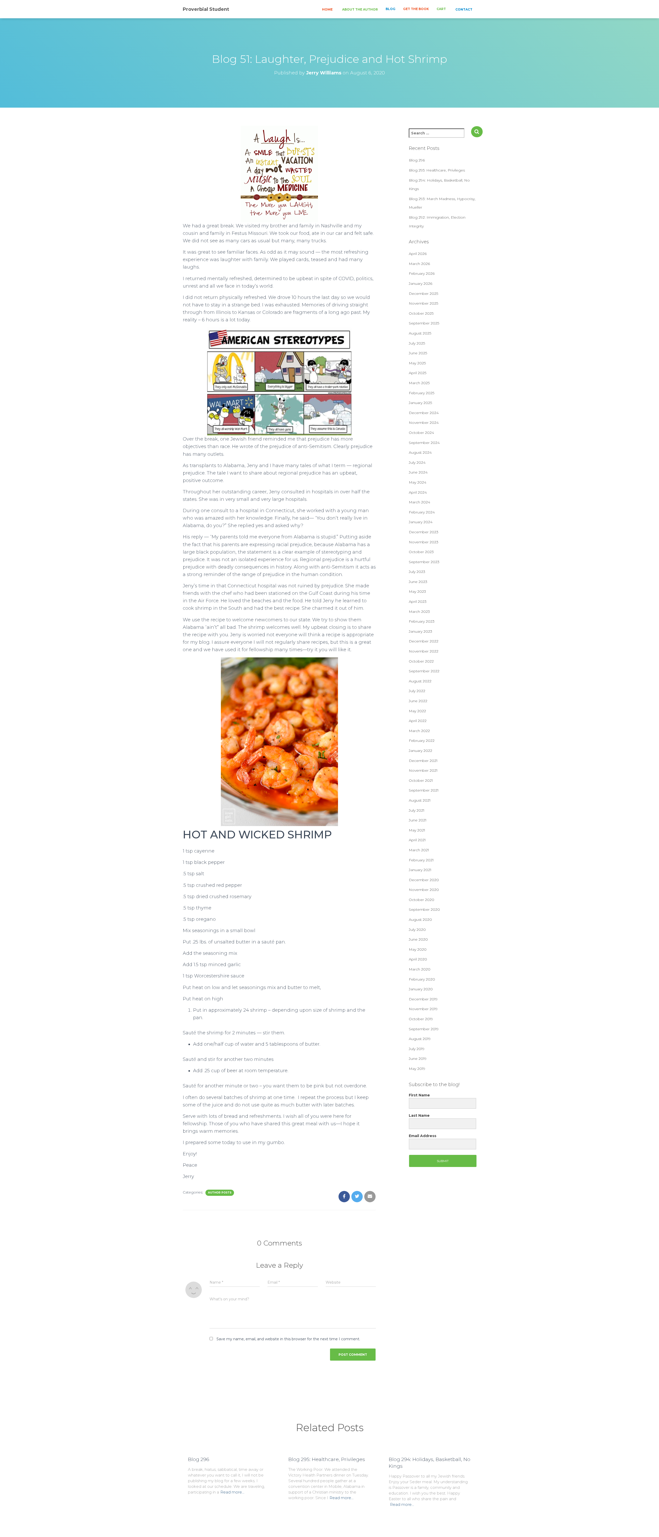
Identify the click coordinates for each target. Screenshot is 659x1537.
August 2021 (420, 800)
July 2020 (417, 929)
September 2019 (424, 1029)
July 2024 (417, 462)
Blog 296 (417, 160)
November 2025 (423, 303)
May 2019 (417, 1068)
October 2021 (421, 780)
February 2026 (422, 273)
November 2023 (423, 542)
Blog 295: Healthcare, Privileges (437, 170)
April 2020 (418, 959)
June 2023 (418, 581)
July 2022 (417, 691)
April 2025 (417, 373)
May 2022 (417, 711)
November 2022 (423, 651)
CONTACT (463, 9)
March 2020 (419, 969)
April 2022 (418, 720)
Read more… (232, 1492)
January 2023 (420, 631)
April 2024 (418, 492)
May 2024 (417, 482)
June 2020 (418, 939)
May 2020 (418, 949)
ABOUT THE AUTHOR (359, 9)
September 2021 (424, 790)
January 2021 (420, 870)
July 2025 (417, 343)
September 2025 (424, 323)
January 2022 (420, 750)
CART (441, 9)
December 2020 (424, 880)
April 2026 (418, 253)
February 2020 (422, 979)
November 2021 (423, 770)
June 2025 (418, 353)
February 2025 (421, 393)
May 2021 (417, 830)
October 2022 (421, 661)
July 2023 (417, 571)
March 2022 (419, 730)
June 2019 (418, 1058)
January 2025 (420, 402)
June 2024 (418, 472)
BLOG (390, 9)
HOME (327, 9)
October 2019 (421, 1019)
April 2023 (418, 601)
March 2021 (419, 850)
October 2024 (421, 432)
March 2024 (419, 502)
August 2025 (420, 333)
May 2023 (417, 591)
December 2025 (423, 293)
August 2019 (420, 1038)
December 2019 (423, 999)
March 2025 (419, 383)
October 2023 (421, 551)
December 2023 (423, 532)
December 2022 (423, 641)
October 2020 (421, 899)
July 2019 (416, 1048)
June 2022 (418, 701)
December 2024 (424, 412)
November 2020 (424, 889)
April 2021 (417, 840)
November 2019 (423, 1009)
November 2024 (424, 422)
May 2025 (417, 363)
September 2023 (424, 562)
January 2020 (421, 989)
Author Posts (219, 1192)
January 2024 (420, 522)
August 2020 (420, 919)
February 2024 (422, 512)
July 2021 (416, 810)
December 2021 (423, 760)
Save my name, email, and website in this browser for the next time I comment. (288, 1339)
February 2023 (422, 621)
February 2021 (421, 860)
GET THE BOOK (416, 9)
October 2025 (421, 313)
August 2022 (420, 681)
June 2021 (418, 820)
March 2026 (419, 263)
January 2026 (420, 283)
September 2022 (424, 671)
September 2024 (424, 442)
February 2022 (422, 740)
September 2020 (424, 909)
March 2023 (419, 611)
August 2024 (420, 452)
